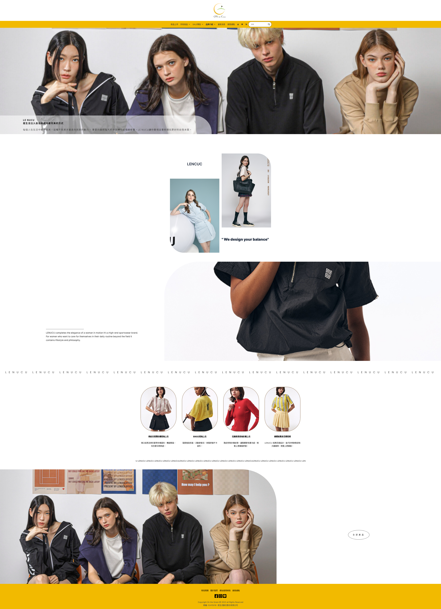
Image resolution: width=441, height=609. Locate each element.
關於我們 (214, 590)
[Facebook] (216, 596)
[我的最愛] (242, 24)
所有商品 (184, 24)
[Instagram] (220, 596)
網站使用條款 (225, 590)
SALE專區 (197, 24)
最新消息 (221, 24)
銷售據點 (231, 24)
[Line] (225, 596)
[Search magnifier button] (269, 24)
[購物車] (246, 24)
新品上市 (174, 24)
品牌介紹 (209, 24)
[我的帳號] (238, 24)
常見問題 (205, 590)
